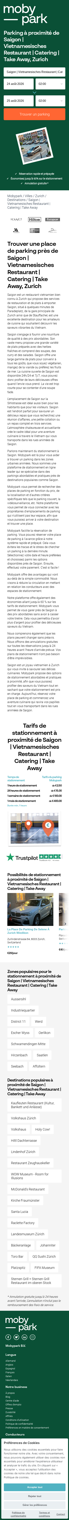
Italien (9, 1376)
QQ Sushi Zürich (44, 1256)
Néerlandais (12, 1380)
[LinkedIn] (24, 1337)
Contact (60, 1514)
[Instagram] (32, 1337)
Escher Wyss (20, 1033)
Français (10, 1372)
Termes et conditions (44, 1514)
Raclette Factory (23, 1223)
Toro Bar (17, 1256)
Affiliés (9, 1416)
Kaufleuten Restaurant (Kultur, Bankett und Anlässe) (32, 1105)
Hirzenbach (19, 1055)
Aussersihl (18, 999)
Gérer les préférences (35, 1505)
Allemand (10, 1360)
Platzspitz (18, 1268)
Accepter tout (34, 1487)
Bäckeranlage (21, 1245)
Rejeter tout (34, 1496)
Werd (39, 1021)
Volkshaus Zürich (23, 1118)
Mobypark (14, 196)
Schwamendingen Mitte (28, 1044)
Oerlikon (44, 1033)
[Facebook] (8, 1337)
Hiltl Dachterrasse (24, 1140)
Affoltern (39, 1066)
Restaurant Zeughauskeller (30, 1163)
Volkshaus (18, 1129)
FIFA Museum (45, 1268)
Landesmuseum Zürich (27, 1234)
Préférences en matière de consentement (27, 1427)
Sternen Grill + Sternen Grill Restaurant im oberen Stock (31, 1281)
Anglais (9, 1364)
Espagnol (10, 1368)
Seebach (17, 1066)
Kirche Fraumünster (25, 1200)
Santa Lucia (19, 1212)
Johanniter (48, 1245)
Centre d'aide (12, 1400)
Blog (8, 1396)
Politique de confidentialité (19, 1423)
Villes (28, 196)
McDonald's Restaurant (28, 1189)
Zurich (39, 196)
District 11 (18, 1021)
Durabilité (10, 1412)
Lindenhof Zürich (23, 1152)
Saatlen (42, 1055)
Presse (9, 1408)
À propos (10, 1393)
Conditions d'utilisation (17, 1420)
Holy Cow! (42, 1129)
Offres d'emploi (13, 1404)
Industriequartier (23, 1010)
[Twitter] (16, 1337)
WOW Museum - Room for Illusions (30, 1176)
